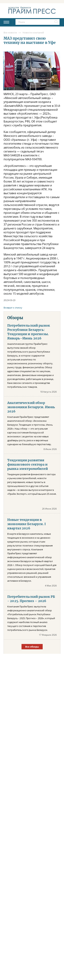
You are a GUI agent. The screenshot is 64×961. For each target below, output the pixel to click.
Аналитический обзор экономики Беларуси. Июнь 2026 (31, 407)
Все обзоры (32, 646)
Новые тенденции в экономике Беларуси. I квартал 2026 (26, 524)
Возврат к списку (13, 307)
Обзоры (15, 317)
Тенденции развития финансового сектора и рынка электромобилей (27, 464)
